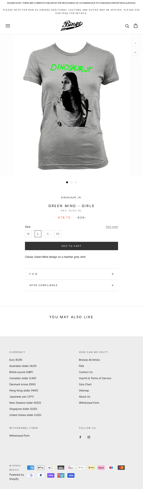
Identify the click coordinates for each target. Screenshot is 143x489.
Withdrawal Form (89, 402)
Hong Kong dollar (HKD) (23, 390)
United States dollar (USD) (25, 415)
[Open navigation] (8, 25)
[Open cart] (135, 26)
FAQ (81, 365)
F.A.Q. (33, 273)
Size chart (112, 226)
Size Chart (85, 384)
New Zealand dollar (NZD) (25, 402)
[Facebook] (80, 437)
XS (57, 233)
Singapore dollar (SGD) (23, 408)
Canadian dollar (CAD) (22, 378)
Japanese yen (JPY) (21, 396)
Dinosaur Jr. (71, 197)
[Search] (127, 26)
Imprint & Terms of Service (95, 378)
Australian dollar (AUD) (23, 365)
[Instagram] (89, 437)
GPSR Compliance (43, 285)
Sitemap (84, 390)
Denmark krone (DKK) (22, 384)
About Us (84, 396)
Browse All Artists (89, 359)
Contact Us (86, 372)
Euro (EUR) (15, 359)
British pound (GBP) (21, 372)
